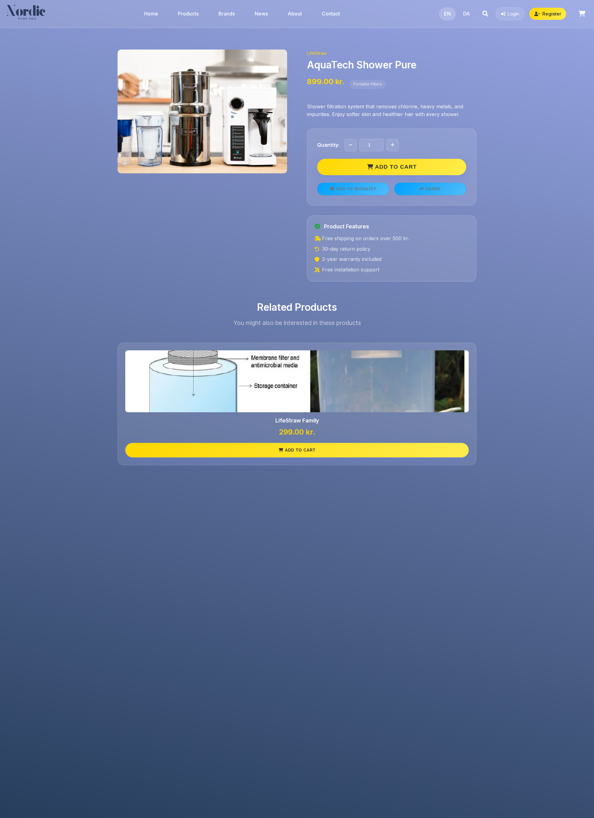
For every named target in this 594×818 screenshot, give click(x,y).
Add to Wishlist (355, 189)
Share (432, 189)
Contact (331, 14)
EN (447, 14)
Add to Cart (395, 167)
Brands (226, 14)
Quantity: (328, 145)
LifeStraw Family (297, 420)
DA (466, 14)
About (295, 14)
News (261, 14)
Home (151, 14)
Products (188, 14)
